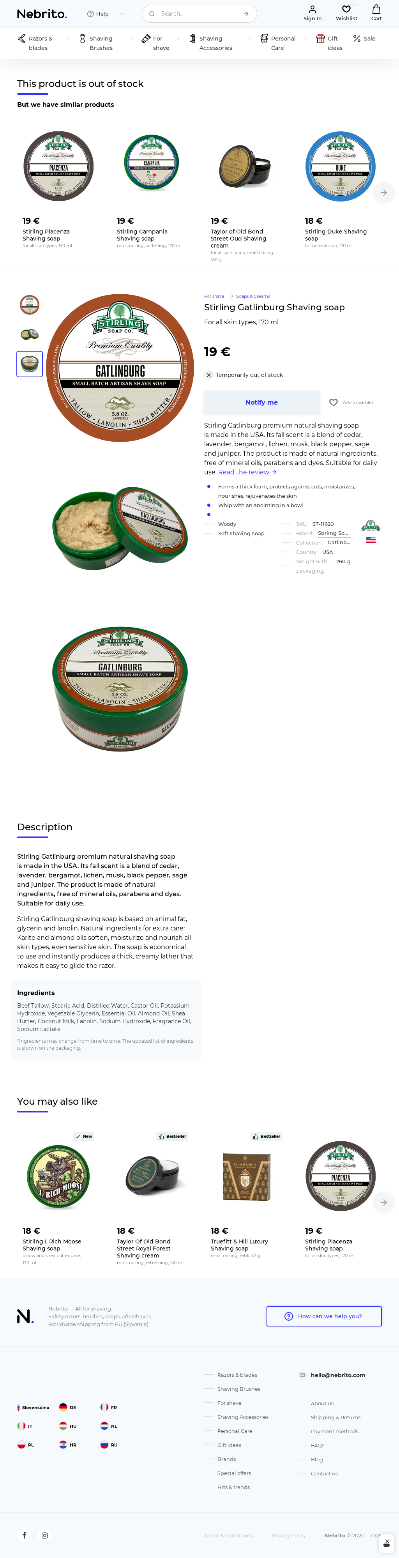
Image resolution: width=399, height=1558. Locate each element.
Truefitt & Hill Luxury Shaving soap (239, 1245)
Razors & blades (237, 1375)
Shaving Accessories (242, 1417)
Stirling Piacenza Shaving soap (46, 235)
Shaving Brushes (238, 1389)
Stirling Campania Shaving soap (142, 235)
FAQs (317, 1445)
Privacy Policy (289, 1535)
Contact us (324, 1473)
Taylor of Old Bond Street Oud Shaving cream (239, 238)
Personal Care (234, 1431)
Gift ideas (229, 1445)
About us (322, 1403)
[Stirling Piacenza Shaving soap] (58, 166)
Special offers (234, 1473)
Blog (317, 1459)
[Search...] (246, 13)
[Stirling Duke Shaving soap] (341, 166)
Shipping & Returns (335, 1417)
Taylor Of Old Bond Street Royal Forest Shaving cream (144, 1248)
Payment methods (334, 1431)
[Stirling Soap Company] (371, 525)
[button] (383, 192)
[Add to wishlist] (88, 218)
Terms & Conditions (228, 1535)
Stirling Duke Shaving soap (336, 235)
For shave (229, 1403)
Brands (226, 1459)
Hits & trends (233, 1487)
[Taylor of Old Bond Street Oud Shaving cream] (246, 166)
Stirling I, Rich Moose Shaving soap (52, 1245)
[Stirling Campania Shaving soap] (153, 166)
